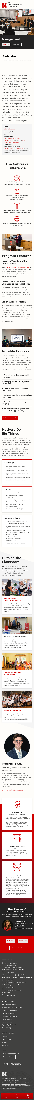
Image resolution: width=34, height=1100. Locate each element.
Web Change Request (9, 1016)
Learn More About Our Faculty (12, 790)
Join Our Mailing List (17, 948)
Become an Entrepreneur (12, 710)
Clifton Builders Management (12, 138)
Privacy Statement (6, 1086)
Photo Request (7, 1022)
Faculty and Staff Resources (12, 1007)
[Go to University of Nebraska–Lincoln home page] (4, 5)
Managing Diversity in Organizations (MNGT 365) (17, 396)
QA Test (12, 1084)
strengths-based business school (17, 267)
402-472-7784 (20, 926)
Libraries (5, 1045)
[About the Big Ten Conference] (5, 1064)
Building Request (8, 1013)
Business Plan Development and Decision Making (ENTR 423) (15, 410)
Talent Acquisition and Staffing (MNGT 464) (15, 389)
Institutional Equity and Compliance (10, 1085)
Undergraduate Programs (15, 6)
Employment (6, 1039)
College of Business (13, 2)
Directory (5, 1036)
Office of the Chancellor (10, 1054)
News (4, 1051)
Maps (4, 1048)
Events (4, 1042)
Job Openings (7, 1028)
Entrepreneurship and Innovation (13, 148)
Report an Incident (8, 1057)
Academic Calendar (9, 1004)
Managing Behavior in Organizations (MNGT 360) (16, 383)
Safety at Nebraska (16, 1086)
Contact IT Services (9, 1010)
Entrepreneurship (9, 140)
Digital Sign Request (9, 1025)
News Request (7, 1019)
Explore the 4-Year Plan (10, 418)
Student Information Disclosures (9, 1088)
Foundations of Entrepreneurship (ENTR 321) (16, 376)
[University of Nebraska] (16, 1064)
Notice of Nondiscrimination (24, 1085)
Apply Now (6, 44)
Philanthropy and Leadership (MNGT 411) (14, 403)
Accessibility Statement (20, 1084)
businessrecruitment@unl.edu (25, 928)
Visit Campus (16, 44)
